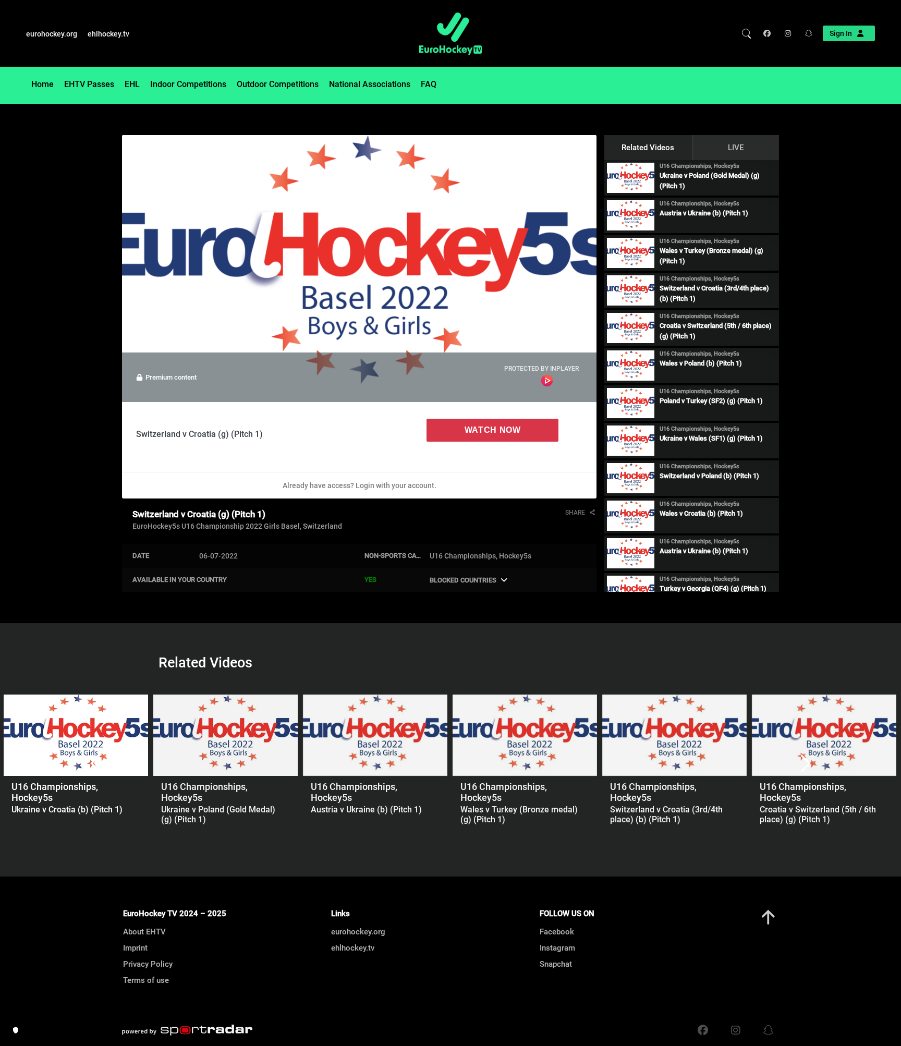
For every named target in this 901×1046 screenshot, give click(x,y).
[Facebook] (769, 33)
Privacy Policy (148, 964)
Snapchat (556, 964)
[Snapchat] (805, 33)
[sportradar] (187, 1030)
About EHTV (144, 931)
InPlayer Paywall (547, 380)
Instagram (557, 948)
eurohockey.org (51, 34)
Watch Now (493, 429)
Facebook (557, 931)
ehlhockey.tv (108, 34)
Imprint (135, 948)
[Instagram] (787, 33)
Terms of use (146, 980)
